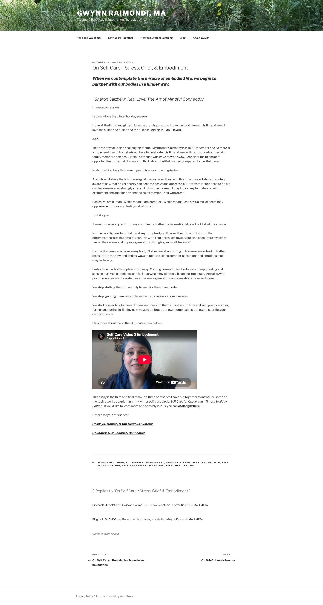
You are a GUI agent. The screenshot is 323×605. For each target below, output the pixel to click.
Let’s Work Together (120, 37)
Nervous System (178, 462)
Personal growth (206, 462)
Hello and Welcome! (89, 37)
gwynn (129, 62)
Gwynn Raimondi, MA (121, 13)
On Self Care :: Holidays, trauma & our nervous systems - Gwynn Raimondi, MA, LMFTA (156, 504)
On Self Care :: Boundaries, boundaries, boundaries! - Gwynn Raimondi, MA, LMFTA (154, 519)
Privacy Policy (84, 596)
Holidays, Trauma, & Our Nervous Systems (122, 424)
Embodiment (155, 462)
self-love (173, 465)
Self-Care (156, 465)
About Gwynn (201, 37)
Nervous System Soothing (156, 37)
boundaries (135, 462)
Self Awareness (134, 465)
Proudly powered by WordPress (114, 596)
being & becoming (111, 462)
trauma (188, 465)
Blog (183, 37)
